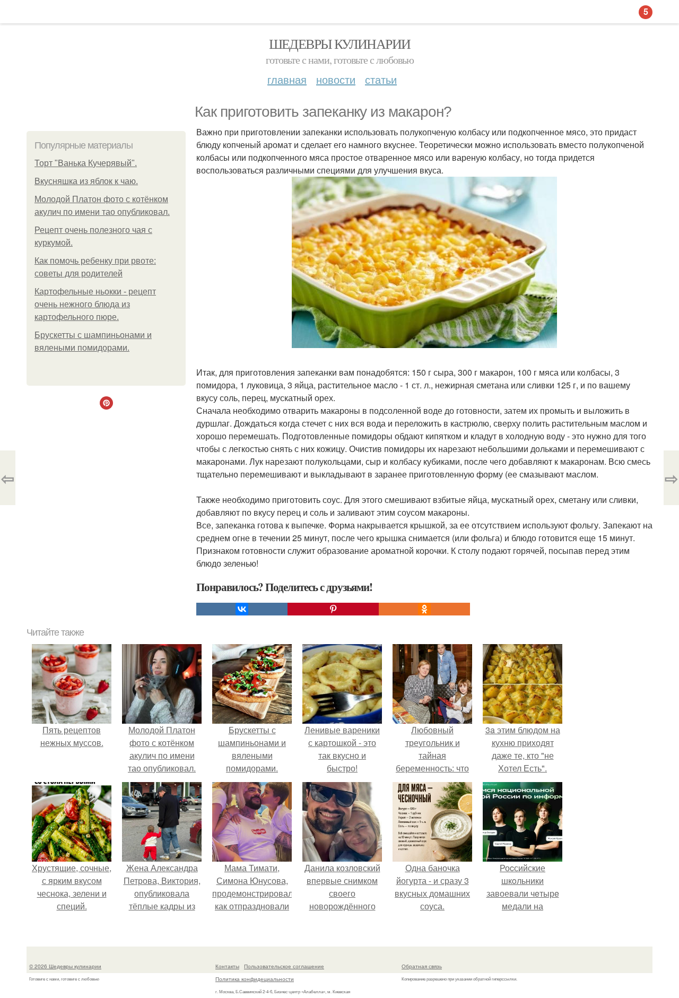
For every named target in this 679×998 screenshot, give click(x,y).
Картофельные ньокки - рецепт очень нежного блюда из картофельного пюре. (95, 304)
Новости (335, 79)
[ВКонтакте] (242, 609)
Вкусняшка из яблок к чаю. (86, 181)
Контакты (227, 966)
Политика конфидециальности (254, 979)
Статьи (381, 79)
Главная (287, 79)
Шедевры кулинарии (340, 43)
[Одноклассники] (424, 609)
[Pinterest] (333, 609)
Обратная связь (422, 966)
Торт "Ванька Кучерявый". (85, 163)
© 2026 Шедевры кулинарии (65, 966)
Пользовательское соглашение (284, 966)
